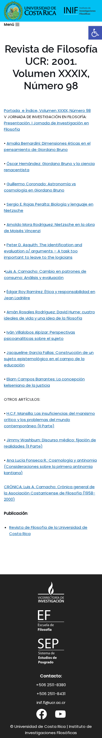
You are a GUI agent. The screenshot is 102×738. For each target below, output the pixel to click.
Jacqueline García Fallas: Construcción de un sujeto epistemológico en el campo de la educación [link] (49, 359)
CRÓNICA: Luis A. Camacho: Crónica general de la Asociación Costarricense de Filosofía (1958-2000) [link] (49, 493)
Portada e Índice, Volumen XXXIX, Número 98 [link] (47, 110)
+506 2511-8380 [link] (51, 685)
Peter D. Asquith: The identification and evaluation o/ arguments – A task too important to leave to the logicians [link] (43, 251)
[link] (95, 33)
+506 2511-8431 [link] (51, 693)
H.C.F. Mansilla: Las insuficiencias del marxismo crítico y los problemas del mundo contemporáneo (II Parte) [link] (49, 420)
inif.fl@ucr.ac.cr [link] (51, 702)
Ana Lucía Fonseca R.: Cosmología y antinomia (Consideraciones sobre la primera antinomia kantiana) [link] (50, 466)
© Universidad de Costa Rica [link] (38, 726)
